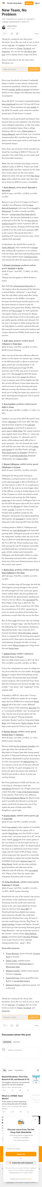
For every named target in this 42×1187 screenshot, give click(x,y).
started (15, 839)
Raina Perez (9, 569)
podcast (22, 45)
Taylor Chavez (27, 723)
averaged (19, 518)
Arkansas (19, 734)
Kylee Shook (7, 864)
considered (6, 788)
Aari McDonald (19, 530)
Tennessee (6, 885)
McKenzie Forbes (13, 985)
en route (15, 481)
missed (18, 373)
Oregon (34, 247)
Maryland (6, 190)
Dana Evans (13, 833)
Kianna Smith (10, 815)
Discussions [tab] (19, 1070)
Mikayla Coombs (13, 970)
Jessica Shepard (8, 134)
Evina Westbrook (12, 881)
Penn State (17, 343)
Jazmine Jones (26, 861)
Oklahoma (6, 467)
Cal (37, 815)
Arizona (16, 467)
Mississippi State (13, 966)
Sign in (37, 3)
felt (33, 683)
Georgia (18, 974)
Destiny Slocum (10, 731)
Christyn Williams (30, 936)
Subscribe (29, 3)
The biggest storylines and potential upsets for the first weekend (15, 1083)
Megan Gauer (16, 1087)
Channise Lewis (30, 256)
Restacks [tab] (16, 1042)
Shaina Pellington (11, 464)
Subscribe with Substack (22, 1163)
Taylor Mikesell (8, 247)
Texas (11, 407)
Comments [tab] (7, 1042)
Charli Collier (22, 458)
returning (12, 421)
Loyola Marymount (22, 981)
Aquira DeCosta (12, 978)
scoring (11, 509)
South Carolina (8, 924)
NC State (21, 572)
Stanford (11, 268)
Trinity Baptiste (12, 953)
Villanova (6, 343)
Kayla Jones (14, 648)
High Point (17, 431)
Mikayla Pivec (29, 761)
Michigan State (25, 963)
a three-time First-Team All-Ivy (23, 214)
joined (23, 377)
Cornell (35, 208)
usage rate (6, 500)
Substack (10, 1182)
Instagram (6, 51)
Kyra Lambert (10, 404)
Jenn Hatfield (12, 26)
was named (30, 599)
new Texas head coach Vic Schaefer (19, 451)
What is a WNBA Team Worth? (12, 1097)
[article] (21, 1083)
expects (35, 633)
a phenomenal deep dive (23, 286)
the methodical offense (15, 797)
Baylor (20, 268)
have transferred (8, 104)
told (14, 620)
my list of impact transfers (24, 746)
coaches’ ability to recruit (18, 89)
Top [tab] (4, 1070)
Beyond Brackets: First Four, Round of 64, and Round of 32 (15, 1078)
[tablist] (11, 1042)
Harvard (31, 187)
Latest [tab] (10, 1070)
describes (33, 707)
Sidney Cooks (11, 960)
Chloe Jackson (28, 131)
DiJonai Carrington (12, 265)
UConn (16, 885)
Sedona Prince (10, 653)
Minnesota (6, 211)
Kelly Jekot (8, 340)
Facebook (27, 48)
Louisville (8, 818)
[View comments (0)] (12, 33)
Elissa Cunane (19, 645)
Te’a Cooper (17, 310)
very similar (32, 107)
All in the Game (24, 633)
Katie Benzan (9, 187)
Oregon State (7, 734)
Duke (4, 407)
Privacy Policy (28, 1172)
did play (16, 506)
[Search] (38, 1070)
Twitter (20, 48)
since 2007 (25, 909)
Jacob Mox (15, 1106)
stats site (11, 45)
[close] (35, 1119)
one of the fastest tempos (28, 791)
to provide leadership (18, 455)
